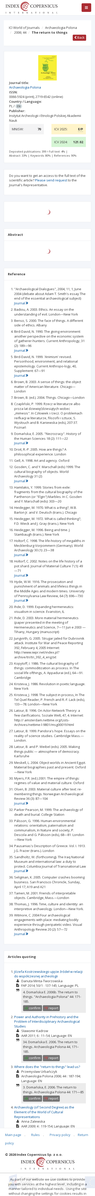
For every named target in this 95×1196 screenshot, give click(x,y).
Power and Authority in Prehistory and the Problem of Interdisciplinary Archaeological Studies (47, 1022)
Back (81, 37)
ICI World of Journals (24, 27)
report (53, 1008)
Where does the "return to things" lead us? (47, 1066)
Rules (35, 1134)
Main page (13, 1134)
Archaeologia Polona (61, 27)
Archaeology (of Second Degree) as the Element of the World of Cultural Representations (44, 1112)
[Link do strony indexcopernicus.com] (47, 1163)
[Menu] (86, 7)
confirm (34, 1008)
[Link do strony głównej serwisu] (31, 7)
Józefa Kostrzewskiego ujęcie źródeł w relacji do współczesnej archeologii (48, 974)
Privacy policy (60, 1134)
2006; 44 (20, 32)
